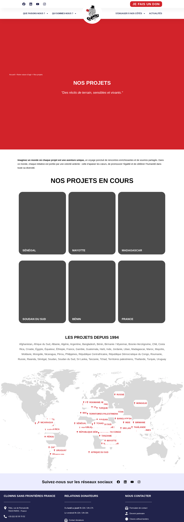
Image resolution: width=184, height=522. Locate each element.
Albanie (56, 344)
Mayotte (159, 349)
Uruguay (161, 359)
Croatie (30, 349)
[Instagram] (44, 4)
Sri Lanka (82, 359)
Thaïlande (139, 359)
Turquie (151, 359)
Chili (154, 344)
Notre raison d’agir (24, 75)
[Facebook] (24, 4)
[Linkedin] (31, 4)
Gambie (80, 349)
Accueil (12, 75)
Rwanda (31, 359)
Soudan (52, 359)
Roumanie (156, 354)
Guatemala (92, 349)
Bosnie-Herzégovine (139, 344)
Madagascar (138, 349)
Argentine (75, 344)
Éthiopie (60, 349)
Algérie (65, 344)
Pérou (60, 354)
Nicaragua (50, 354)
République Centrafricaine (93, 354)
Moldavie (26, 354)
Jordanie (117, 349)
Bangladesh (88, 344)
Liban (127, 349)
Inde (108, 349)
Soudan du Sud (66, 359)
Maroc (149, 349)
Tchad (103, 359)
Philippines (71, 354)
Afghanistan (25, 344)
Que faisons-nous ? (34, 13)
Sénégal (41, 359)
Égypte (39, 349)
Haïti (102, 349)
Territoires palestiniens (120, 359)
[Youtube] (37, 4)
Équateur (50, 349)
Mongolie (38, 354)
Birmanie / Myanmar (116, 344)
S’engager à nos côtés (129, 13)
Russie (21, 359)
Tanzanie (94, 359)
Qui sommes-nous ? (62, 13)
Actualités (155, 13)
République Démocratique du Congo (129, 354)
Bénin (100, 344)
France (70, 349)
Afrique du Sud (42, 344)
